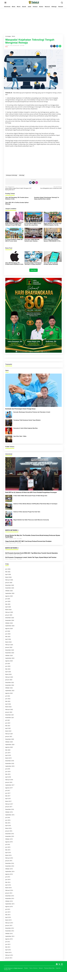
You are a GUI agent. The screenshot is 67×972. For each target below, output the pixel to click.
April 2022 (8, 704)
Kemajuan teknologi (11, 175)
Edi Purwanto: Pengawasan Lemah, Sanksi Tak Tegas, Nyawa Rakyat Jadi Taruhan (30, 557)
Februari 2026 (9, 580)
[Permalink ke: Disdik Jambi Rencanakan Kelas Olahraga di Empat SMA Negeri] (14, 217)
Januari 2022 (8, 712)
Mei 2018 (7, 774)
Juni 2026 (7, 569)
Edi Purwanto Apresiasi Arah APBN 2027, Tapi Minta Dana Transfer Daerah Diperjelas (31, 553)
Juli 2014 (7, 877)
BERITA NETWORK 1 (11, 530)
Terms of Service (33, 968)
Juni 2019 (7, 752)
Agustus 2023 (9, 661)
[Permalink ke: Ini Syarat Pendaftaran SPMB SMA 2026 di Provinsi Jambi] (14, 233)
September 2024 (9, 625)
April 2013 (8, 917)
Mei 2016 (7, 823)
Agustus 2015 (9, 842)
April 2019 (8, 755)
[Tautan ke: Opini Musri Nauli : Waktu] (8, 439)
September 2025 (9, 593)
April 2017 (8, 798)
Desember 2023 (9, 650)
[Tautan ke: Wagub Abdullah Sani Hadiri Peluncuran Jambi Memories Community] (8, 522)
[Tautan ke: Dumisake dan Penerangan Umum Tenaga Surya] (33, 390)
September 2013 (9, 904)
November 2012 (9, 931)
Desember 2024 (9, 617)
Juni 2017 (7, 793)
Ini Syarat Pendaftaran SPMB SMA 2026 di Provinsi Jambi (14, 240)
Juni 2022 (7, 698)
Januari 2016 (8, 831)
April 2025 (8, 607)
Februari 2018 (9, 779)
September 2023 (9, 658)
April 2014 (8, 885)
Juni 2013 (7, 912)
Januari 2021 (8, 736)
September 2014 (9, 871)
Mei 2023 (7, 669)
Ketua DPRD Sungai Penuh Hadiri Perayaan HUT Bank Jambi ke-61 (18, 188)
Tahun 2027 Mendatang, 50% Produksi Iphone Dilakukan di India (16, 198)
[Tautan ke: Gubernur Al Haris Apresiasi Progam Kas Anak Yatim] (8, 514)
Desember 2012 (9, 928)
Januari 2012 (8, 958)
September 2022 (9, 690)
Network (41, 968)
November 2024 (9, 620)
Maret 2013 (8, 920)
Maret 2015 (8, 855)
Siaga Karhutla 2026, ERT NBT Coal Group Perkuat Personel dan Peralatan (28, 541)
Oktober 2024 (9, 623)
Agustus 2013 (9, 906)
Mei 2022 (7, 701)
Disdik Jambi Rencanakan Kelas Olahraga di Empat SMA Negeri (13, 224)
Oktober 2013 (9, 901)
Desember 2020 (9, 739)
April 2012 (8, 950)
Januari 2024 (8, 647)
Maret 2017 (8, 801)
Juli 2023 (7, 663)
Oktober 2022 (9, 688)
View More (33, 270)
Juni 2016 (7, 820)
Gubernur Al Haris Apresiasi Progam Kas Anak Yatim (26, 511)
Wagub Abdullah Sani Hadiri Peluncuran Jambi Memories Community (31, 519)
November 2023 (9, 652)
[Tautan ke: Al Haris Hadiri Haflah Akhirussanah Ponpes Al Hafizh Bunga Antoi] (8, 498)
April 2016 (8, 825)
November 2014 (9, 866)
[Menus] (5, 2)
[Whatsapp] (60, 46)
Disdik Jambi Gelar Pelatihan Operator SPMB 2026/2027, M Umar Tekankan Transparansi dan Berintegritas (52, 240)
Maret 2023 (8, 674)
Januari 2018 (8, 782)
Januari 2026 (8, 582)
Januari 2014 (8, 893)
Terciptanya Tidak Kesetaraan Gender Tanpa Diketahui (27, 420)
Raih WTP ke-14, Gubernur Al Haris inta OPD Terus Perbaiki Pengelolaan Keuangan (31, 492)
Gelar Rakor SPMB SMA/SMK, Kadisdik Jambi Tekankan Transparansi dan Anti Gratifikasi (33, 240)
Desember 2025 (9, 585)
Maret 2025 (8, 609)
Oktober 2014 (9, 869)
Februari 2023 (9, 677)
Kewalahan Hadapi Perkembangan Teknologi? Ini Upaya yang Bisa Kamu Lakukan (46, 198)
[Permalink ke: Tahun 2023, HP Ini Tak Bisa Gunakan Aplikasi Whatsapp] (53, 256)
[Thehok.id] (34, 2)
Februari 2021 (9, 733)
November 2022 (9, 685)
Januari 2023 (8, 679)
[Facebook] (30, 182)
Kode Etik (58, 968)
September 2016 (9, 815)
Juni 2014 (7, 879)
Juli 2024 (7, 631)
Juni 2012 (7, 944)
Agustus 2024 (9, 628)
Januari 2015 (8, 860)
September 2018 (9, 766)
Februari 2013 (9, 923)
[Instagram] (36, 182)
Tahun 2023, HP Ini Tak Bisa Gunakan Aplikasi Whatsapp (17, 203)
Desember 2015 (9, 833)
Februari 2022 (9, 709)
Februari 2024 (9, 644)
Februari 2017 (9, 804)
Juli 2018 (7, 769)
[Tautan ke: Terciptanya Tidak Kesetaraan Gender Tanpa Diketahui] (8, 423)
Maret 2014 (8, 887)
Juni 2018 (7, 771)
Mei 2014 (7, 882)
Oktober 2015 (9, 839)
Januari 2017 (8, 806)
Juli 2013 (7, 909)
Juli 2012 (7, 941)
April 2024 (8, 639)
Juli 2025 (7, 598)
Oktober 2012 (9, 933)
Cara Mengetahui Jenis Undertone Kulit (51, 187)
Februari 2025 (9, 612)
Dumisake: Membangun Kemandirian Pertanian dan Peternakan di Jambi (31, 412)
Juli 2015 (7, 844)
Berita (6, 46)
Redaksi (26, 968)
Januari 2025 (8, 615)
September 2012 (9, 936)
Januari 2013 (8, 925)
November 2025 (9, 588)
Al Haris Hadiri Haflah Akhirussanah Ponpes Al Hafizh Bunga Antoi (30, 495)
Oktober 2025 (9, 590)
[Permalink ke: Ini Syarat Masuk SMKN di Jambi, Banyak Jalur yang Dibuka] (33, 217)
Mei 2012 (7, 947)
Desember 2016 (9, 809)
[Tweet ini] (54, 46)
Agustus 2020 (9, 747)
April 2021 (8, 728)
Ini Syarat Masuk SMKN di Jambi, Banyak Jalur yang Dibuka (33, 224)
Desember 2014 (9, 863)
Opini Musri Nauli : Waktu (19, 436)
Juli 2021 (7, 720)
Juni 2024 (7, 634)
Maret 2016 (8, 828)
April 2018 (8, 777)
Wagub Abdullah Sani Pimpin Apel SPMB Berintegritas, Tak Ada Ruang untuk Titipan (52, 224)
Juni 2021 (7, 723)
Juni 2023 (7, 666)
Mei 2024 (7, 636)
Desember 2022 (9, 682)
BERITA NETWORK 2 (11, 548)
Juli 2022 (7, 696)
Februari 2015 (9, 858)
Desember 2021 (9, 715)
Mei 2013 (7, 914)
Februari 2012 (9, 955)
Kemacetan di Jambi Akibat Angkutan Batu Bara (25, 428)
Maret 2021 (8, 731)
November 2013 (9, 898)
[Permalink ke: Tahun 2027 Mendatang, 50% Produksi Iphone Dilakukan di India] (14, 256)
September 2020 (9, 744)
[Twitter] (33, 182)
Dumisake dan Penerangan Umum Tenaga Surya (20, 409)
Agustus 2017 (9, 788)
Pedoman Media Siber (49, 968)
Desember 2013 (9, 896)
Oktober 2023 (9, 655)
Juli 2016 (7, 817)
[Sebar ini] (51, 46)
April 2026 (8, 574)
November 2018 (9, 763)
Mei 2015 (7, 850)
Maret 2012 (8, 952)
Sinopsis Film (7, 969)
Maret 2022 (8, 706)
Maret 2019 (8, 758)
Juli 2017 (7, 790)
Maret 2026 (8, 577)
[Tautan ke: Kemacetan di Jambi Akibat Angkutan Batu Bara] (8, 431)
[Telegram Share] (57, 46)
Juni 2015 (7, 847)
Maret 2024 (8, 642)
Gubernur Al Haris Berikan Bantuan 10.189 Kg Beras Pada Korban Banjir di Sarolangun (35, 503)
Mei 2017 (7, 796)
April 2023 (8, 671)
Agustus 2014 (9, 874)
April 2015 (8, 852)
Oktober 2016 (9, 812)
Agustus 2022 (9, 693)
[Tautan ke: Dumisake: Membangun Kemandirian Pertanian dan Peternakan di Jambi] (8, 414)
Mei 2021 (7, 725)
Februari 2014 (9, 890)
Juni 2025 (7, 601)
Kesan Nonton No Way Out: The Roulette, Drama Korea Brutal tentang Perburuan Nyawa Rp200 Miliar (32, 536)
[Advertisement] (33, 21)
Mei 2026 (7, 571)
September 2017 (9, 785)
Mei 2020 (7, 750)
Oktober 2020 (9, 742)
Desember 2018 (9, 760)
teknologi (21, 175)
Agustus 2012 (9, 939)
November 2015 (9, 836)
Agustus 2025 (9, 596)
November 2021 (9, 717)
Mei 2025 (7, 604)
